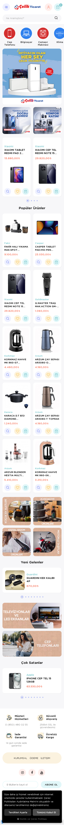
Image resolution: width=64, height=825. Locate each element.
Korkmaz (9, 356)
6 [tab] (37, 596)
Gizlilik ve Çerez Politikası (33, 819)
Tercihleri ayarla (18, 812)
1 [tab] (28, 100)
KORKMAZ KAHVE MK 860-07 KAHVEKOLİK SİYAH (16, 361)
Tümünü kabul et (46, 812)
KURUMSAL (20, 758)
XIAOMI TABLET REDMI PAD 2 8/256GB (14, 151)
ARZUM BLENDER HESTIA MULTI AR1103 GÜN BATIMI (16, 473)
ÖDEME (34, 758)
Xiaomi (8, 146)
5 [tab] (34, 596)
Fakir (7, 243)
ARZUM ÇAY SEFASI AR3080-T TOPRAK (47, 417)
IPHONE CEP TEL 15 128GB (38, 680)
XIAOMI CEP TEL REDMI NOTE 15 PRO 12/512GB (45, 151)
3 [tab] (35, 100)
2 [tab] (32, 100)
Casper (39, 243)
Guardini (32, 574)
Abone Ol (51, 784)
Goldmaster (42, 299)
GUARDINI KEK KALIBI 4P (40, 579)
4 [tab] (37, 200)
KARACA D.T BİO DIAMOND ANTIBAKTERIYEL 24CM (15, 417)
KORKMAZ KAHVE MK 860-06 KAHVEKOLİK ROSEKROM (46, 473)
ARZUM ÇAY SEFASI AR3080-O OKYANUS (47, 361)
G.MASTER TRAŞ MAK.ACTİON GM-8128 (46, 304)
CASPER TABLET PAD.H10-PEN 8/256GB (45, 248)
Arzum (38, 356)
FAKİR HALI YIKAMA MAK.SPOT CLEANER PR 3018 (16, 248)
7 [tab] (40, 596)
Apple (30, 674)
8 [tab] (42, 596)
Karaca (8, 412)
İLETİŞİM (45, 758)
